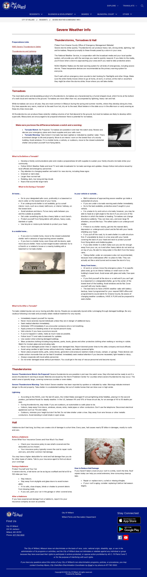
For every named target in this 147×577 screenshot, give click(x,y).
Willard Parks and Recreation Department (79, 517)
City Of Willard (28, 20)
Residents (34, 14)
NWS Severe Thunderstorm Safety (26, 47)
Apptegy (78, 574)
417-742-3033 (18, 535)
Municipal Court (105, 14)
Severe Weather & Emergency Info (66, 20)
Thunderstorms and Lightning (24, 51)
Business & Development (60, 14)
